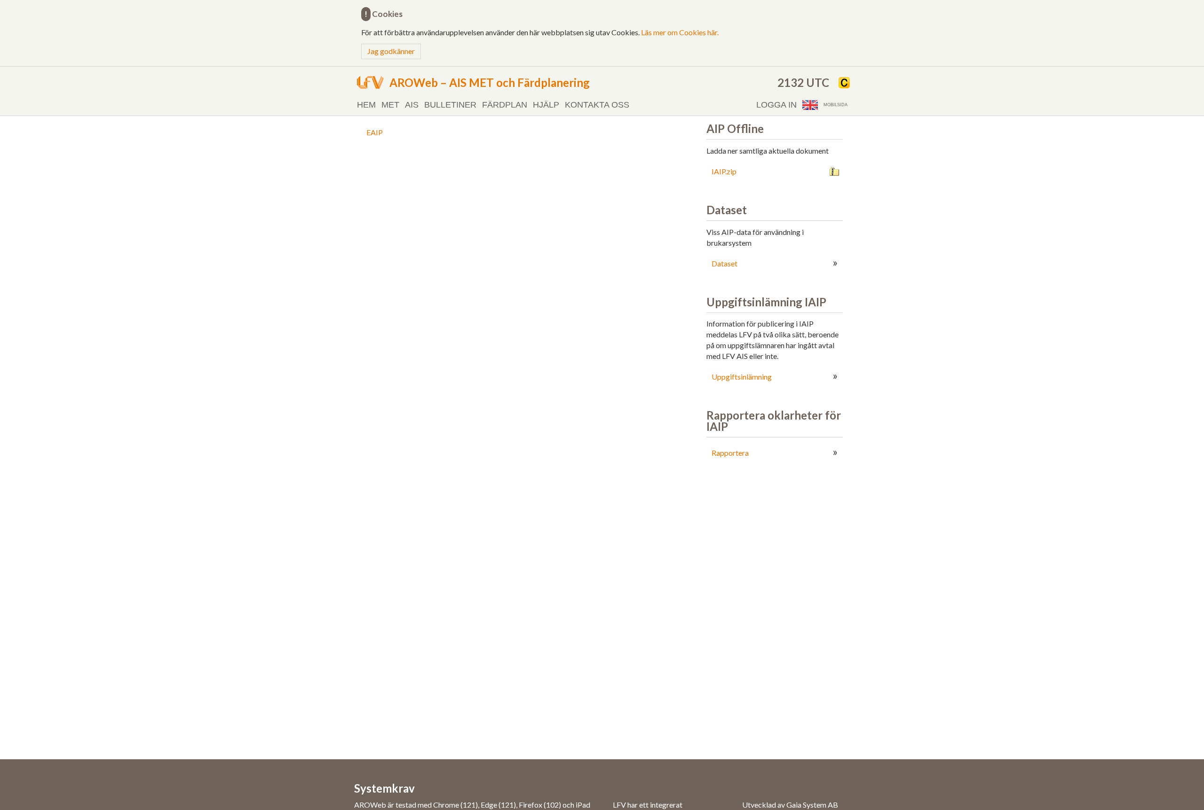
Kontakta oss (597, 104)
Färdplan (504, 104)
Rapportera (730, 452)
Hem (366, 104)
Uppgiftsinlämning (742, 376)
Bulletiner (450, 104)
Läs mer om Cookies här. (680, 32)
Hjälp (546, 104)
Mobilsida (836, 104)
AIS (412, 104)
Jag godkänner (391, 51)
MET (390, 104)
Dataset (724, 263)
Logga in (776, 104)
